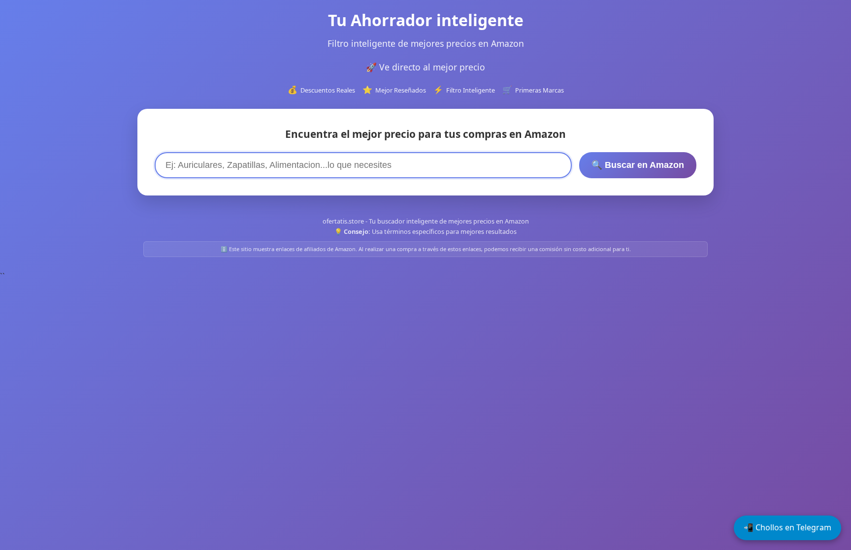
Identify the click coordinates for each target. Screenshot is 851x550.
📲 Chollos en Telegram (787, 527)
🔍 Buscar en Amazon (637, 165)
